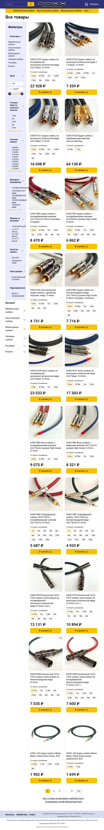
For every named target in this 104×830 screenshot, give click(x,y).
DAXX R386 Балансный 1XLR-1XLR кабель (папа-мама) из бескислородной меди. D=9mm (44, 678)
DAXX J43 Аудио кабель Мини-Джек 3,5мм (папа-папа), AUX (45, 754)
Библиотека (22, 815)
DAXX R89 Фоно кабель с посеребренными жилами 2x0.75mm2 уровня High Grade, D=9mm (45, 446)
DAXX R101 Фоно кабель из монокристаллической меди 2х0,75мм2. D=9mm (80, 373)
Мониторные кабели (71, 10)
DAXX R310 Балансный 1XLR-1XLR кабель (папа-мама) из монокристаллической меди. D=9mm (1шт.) (81, 599)
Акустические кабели (47, 10)
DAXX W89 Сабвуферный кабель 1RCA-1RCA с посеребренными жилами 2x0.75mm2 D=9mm (43, 518)
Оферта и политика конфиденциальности (52, 827)
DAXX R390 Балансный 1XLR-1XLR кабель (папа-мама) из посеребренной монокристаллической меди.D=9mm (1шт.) (44, 600)
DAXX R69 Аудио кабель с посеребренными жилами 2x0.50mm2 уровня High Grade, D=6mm (81, 217)
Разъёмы (12, 63)
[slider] (10, 94)
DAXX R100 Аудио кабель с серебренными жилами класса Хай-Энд (79, 138)
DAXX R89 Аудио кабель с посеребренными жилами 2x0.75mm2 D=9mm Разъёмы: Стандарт (45, 217)
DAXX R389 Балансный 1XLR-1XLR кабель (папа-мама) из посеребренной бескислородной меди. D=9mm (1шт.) (80, 679)
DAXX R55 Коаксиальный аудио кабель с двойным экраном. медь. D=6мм (43, 293)
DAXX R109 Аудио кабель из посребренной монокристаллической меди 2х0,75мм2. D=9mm (44, 63)
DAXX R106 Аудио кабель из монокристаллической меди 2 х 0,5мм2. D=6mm (81, 62)
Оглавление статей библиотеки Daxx (63, 801)
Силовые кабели (15, 59)
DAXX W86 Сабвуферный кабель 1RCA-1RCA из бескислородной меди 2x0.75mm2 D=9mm (78, 518)
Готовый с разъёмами (38, 72)
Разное (11, 66)
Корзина (94, 4)
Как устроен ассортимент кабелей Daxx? (63, 798)
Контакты (9, 815)
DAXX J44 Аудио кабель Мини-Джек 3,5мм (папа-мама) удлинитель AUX (81, 756)
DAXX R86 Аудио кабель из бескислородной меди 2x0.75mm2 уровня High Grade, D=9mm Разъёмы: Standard (81, 294)
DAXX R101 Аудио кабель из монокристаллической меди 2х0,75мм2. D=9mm (44, 138)
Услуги (32, 815)
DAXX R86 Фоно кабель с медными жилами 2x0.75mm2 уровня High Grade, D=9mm (81, 445)
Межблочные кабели (23, 10)
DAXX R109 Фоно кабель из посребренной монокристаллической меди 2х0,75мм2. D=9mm (44, 374)
